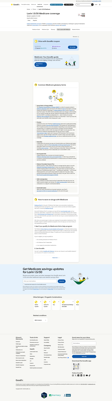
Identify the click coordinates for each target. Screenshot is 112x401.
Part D (63, 108)
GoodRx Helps (47, 357)
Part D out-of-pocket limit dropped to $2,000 (47, 175)
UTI (30, 361)
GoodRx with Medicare (48, 251)
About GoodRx (47, 348)
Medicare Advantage (42, 108)
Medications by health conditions (20, 353)
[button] (56, 5)
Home (28, 9)
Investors (46, 362)
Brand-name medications (21, 360)
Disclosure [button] (75, 36)
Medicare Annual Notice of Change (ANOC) (49, 107)
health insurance (57, 123)
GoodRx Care (18, 367)
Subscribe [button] (61, 281)
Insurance (18, 341)
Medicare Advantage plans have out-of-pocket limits (49, 157)
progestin (64, 25)
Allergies (31, 358)
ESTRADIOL (49, 23)
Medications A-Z (19, 349)
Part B (70, 110)
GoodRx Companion (20, 365)
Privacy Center (61, 342)
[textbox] (40, 281)
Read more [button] (55, 257)
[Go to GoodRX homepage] (15, 5)
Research (46, 352)
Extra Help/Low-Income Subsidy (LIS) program (52, 229)
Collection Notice (61, 349)
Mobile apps (18, 344)
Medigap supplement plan (50, 136)
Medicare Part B (49, 208)
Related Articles (76, 29)
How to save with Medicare (63, 29)
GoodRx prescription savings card (22, 347)
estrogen (57, 25)
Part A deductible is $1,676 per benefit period (59, 145)
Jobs (45, 359)
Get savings (72, 47)
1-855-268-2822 (83, 384)
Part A (64, 110)
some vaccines (44, 148)
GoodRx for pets (19, 362)
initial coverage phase (62, 182)
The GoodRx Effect (48, 355)
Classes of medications (20, 355)
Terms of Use (36, 289)
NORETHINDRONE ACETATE (34, 23)
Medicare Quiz (45, 29)
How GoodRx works (34, 340)
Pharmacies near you (34, 342)
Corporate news (47, 364)
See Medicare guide (39, 64)
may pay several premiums (52, 125)
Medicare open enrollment (43, 116)
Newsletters (32, 356)
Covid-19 (31, 363)
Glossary (53, 29)
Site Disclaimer (61, 347)
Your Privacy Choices (62, 357)
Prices (34, 9)
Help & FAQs (46, 340)
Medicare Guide (36, 29)
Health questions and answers (36, 367)
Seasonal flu (32, 365)
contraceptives (35, 25)
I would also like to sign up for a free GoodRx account (35, 284)
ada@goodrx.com (91, 384)
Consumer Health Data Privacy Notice (63, 354)
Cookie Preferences (62, 351)
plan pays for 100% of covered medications (47, 191)
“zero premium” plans (42, 133)
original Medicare (58, 110)
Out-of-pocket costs (20, 358)
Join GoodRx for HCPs (96, 1)
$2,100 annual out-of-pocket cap (45, 214)
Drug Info (35, 20)
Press (45, 350)
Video (31, 354)
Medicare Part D (38, 205)
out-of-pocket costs (65, 211)
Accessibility (46, 342)
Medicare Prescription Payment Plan (45, 167)
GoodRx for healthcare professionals (34, 345)
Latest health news (34, 351)
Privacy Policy (50, 289)
